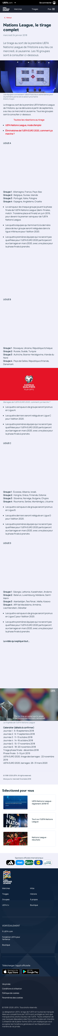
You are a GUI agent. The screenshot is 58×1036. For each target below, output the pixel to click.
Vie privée (6, 984)
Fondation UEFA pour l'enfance (11, 938)
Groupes (5, 899)
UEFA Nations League (6, 9)
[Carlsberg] (29, 862)
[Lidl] (38, 862)
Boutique (34, 905)
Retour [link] (9, 17)
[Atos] (19, 862)
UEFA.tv (5, 905)
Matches (6, 888)
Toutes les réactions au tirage (29, 119)
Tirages (5, 894)
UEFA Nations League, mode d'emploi (23, 125)
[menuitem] (20, 9)
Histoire (33, 894)
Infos (32, 888)
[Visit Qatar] (47, 862)
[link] (18, 9)
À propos (34, 899)
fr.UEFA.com (7, 931)
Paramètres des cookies (12, 997)
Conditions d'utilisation (12, 988)
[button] (50, 9)
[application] (29, 384)
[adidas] (10, 862)
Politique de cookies (10, 993)
